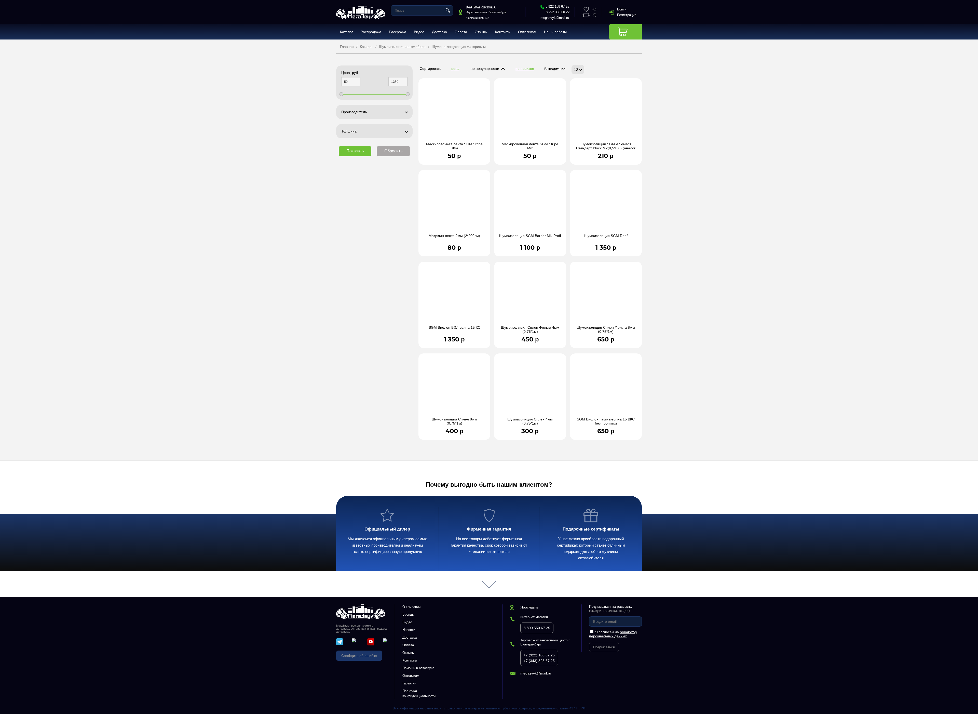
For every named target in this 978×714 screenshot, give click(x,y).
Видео (419, 32)
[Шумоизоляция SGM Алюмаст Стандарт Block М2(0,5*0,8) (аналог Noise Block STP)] (606, 112)
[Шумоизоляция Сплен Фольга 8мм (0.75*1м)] (606, 296)
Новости (408, 630)
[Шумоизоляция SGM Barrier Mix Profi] (530, 204)
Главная (347, 47)
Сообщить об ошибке (359, 656)
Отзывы (481, 32)
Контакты (502, 32)
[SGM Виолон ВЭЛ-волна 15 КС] (454, 296)
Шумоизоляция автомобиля (402, 47)
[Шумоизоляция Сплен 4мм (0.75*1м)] (530, 388)
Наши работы (555, 32)
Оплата (461, 32)
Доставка (439, 32)
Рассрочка (397, 32)
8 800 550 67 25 (537, 628)
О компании (411, 607)
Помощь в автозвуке (418, 668)
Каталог (346, 32)
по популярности (485, 69)
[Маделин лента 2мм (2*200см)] (454, 204)
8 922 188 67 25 (557, 6)
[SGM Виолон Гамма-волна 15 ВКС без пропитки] (606, 388)
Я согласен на (613, 634)
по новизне (524, 69)
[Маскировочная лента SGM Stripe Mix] (530, 112)
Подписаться (604, 647)
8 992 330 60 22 (557, 12)
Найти (448, 10)
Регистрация (626, 15)
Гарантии (409, 683)
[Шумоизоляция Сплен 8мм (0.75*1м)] (454, 388)
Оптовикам (527, 32)
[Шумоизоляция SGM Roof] (606, 204)
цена (455, 69)
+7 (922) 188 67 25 (539, 655)
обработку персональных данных (613, 634)
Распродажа (371, 32)
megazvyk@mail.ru (554, 18)
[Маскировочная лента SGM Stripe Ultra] (454, 112)
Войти (621, 9)
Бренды (408, 614)
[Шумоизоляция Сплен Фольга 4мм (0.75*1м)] (530, 296)
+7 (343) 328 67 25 (539, 661)
